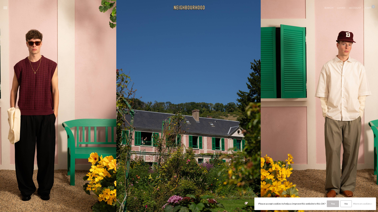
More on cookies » (362, 203)
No (346, 203)
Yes (333, 203)
